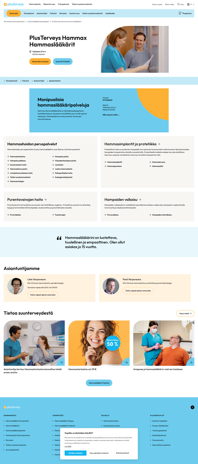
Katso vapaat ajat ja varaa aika (44, 295)
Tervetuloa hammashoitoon (14, 21)
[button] (180, 4)
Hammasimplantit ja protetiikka (130, 144)
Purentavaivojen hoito (25, 199)
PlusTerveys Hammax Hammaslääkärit (66, 21)
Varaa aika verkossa (41, 62)
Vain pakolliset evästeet (99, 453)
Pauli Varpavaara (132, 279)
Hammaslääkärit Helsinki (99, 383)
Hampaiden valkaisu (121, 199)
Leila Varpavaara (37, 279)
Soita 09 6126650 (63, 61)
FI (191, 4)
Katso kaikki (184, 313)
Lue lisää (68, 446)
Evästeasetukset (122, 453)
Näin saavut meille (110, 115)
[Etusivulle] (14, 4)
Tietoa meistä (157, 4)
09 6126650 (107, 100)
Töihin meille (169, 4)
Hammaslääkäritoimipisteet (38, 21)
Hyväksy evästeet (75, 453)
